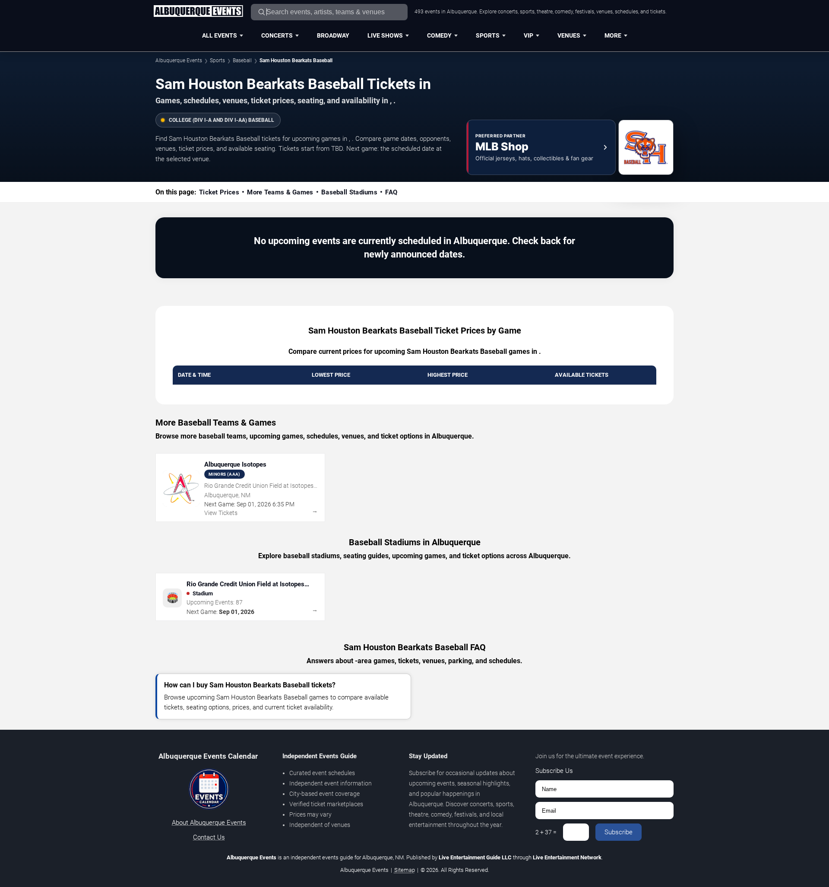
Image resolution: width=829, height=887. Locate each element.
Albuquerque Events (178, 60)
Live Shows (385, 35)
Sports (488, 35)
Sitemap (404, 870)
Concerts (277, 35)
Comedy (439, 35)
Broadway (333, 35)
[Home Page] (198, 12)
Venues (568, 35)
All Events (219, 35)
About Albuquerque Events (209, 823)
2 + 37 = (546, 832)
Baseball (242, 60)
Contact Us (209, 837)
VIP (528, 35)
